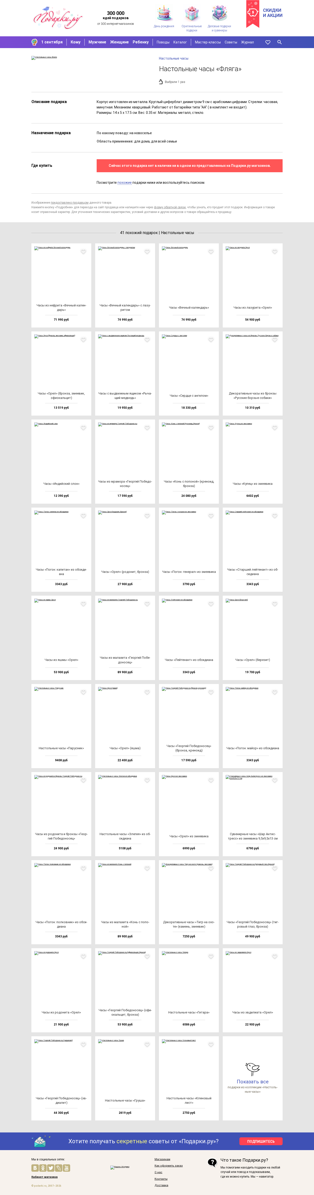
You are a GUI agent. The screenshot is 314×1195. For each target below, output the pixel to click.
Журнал (247, 42)
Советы (231, 42)
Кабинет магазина (44, 1177)
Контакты (161, 1179)
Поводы (163, 42)
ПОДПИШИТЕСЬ (261, 1141)
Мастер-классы (208, 42)
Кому (75, 42)
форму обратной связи (170, 207)
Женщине (119, 42)
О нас (158, 1172)
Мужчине (97, 42)
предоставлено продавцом (70, 202)
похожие (125, 182)
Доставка (161, 1185)
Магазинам (162, 1159)
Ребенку (141, 42)
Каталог (180, 42)
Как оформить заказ (169, 1165)
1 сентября (52, 42)
